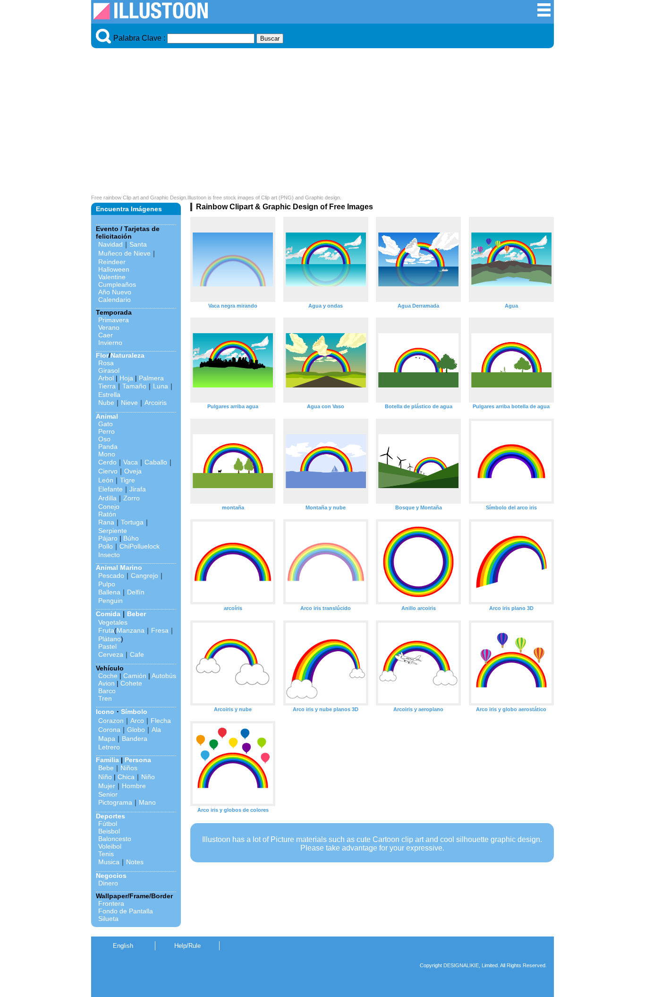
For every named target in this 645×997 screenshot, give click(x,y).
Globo (136, 729)
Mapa (106, 738)
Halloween (113, 269)
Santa (138, 244)
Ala (156, 729)
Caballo (155, 462)
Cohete (131, 683)
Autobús (164, 675)
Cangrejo (144, 575)
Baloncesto (114, 838)
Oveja (133, 471)
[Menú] (544, 15)
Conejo (108, 506)
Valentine (112, 277)
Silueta (108, 918)
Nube (106, 402)
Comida (108, 614)
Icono (105, 711)
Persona (138, 760)
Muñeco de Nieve (124, 253)
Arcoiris (155, 402)
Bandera (134, 738)
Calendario (114, 299)
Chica (126, 777)
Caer (105, 335)
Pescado (111, 575)
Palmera (151, 378)
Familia (107, 760)
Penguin (110, 600)
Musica (108, 862)
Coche (108, 675)
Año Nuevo (114, 292)
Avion (106, 683)
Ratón (107, 514)
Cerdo (107, 462)
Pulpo (106, 584)
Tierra (107, 386)
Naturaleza (127, 355)
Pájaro (108, 538)
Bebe (106, 768)
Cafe (137, 654)
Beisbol (109, 831)
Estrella (109, 394)
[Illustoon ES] (150, 17)
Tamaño (134, 386)
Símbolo (134, 711)
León (105, 480)
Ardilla (107, 498)
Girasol (108, 370)
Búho (131, 538)
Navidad (110, 244)
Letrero (109, 747)
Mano (147, 802)
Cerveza (110, 654)
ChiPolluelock (139, 546)
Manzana (130, 630)
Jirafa (137, 489)
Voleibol (109, 846)
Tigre (127, 480)
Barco (107, 691)
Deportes (110, 816)
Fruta (106, 630)
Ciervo (108, 471)
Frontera (111, 903)
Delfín (135, 592)
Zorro (131, 498)
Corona (109, 729)
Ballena (109, 592)
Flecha (161, 720)
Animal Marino (119, 567)
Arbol (106, 378)
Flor (102, 355)
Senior (108, 794)
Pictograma (115, 802)
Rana (106, 522)
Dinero (108, 883)
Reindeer (112, 262)
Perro (106, 431)
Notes (135, 862)
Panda (108, 446)
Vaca (130, 462)
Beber (136, 614)
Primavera (113, 320)
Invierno (110, 342)
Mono (106, 454)
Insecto (109, 555)
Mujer (106, 786)
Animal (107, 416)
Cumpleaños (117, 284)
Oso (104, 439)
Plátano (109, 639)
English (123, 945)
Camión (134, 675)
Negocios (111, 875)
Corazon (111, 720)
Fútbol (107, 823)
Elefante (110, 489)
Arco (137, 720)
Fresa (160, 630)
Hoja (126, 378)
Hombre (134, 786)
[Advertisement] (322, 124)
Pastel (107, 646)
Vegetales (112, 622)
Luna (160, 386)
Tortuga (132, 522)
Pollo (105, 546)
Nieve (129, 402)
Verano (108, 327)
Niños (128, 768)
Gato (105, 424)
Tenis (106, 854)
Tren (105, 698)
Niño (105, 777)
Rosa (106, 363)
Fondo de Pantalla (125, 911)
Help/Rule (187, 945)
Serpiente (112, 530)
